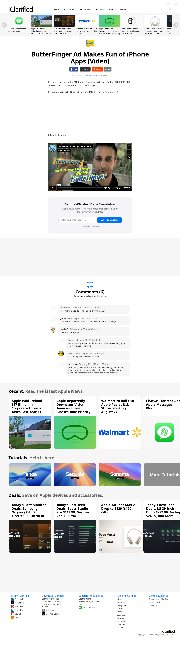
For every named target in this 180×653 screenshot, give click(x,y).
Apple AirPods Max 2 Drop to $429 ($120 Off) (118, 508)
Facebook (19, 599)
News (119, 599)
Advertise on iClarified (158, 599)
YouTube (19, 614)
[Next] (175, 25)
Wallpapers (122, 605)
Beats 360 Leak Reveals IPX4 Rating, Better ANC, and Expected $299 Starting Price (153, 32)
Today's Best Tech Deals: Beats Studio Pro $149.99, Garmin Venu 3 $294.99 (72, 510)
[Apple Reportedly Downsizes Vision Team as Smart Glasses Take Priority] (109, 26)
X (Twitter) (19, 603)
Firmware (121, 618)
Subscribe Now (89, 607)
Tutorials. (18, 457)
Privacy (171, 635)
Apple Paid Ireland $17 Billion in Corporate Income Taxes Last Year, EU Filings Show (41, 32)
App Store (50, 610)
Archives (121, 624)
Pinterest (19, 606)
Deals (119, 611)
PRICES (112, 9)
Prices (120, 608)
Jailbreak (121, 621)
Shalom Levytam (102, 75)
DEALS (123, 9)
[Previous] (4, 25)
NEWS (56, 9)
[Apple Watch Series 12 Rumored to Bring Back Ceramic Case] (132, 26)
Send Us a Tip (155, 602)
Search (120, 627)
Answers (121, 615)
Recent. (16, 391)
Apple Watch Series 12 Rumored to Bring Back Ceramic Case (131, 31)
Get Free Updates (109, 219)
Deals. (14, 495)
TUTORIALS (69, 9)
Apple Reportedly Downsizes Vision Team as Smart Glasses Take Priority (109, 31)
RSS (16, 617)
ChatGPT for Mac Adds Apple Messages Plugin (17, 30)
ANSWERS (100, 9)
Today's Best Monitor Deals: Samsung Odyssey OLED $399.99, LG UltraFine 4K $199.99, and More (64, 34)
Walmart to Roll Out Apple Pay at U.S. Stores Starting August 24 (86, 31)
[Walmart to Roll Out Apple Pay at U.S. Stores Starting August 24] (87, 26)
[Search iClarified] (170, 9)
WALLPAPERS (85, 9)
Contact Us (153, 605)
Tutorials (121, 602)
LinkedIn (19, 610)
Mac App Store (52, 614)
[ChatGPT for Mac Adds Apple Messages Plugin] (19, 26)
